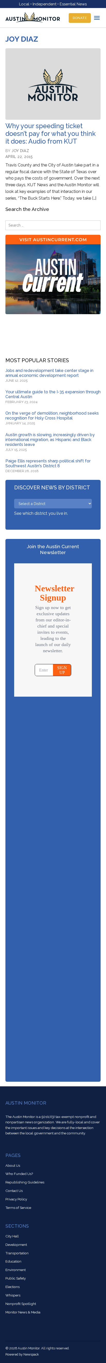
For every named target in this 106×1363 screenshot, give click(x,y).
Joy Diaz (20, 150)
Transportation (17, 1253)
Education (13, 1261)
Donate (80, 18)
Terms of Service (18, 1208)
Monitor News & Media (22, 1312)
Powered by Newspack (22, 1354)
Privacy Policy (16, 1199)
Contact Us (14, 1191)
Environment (15, 1270)
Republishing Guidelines (24, 1182)
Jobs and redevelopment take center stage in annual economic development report (49, 373)
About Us (12, 1165)
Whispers (12, 1295)
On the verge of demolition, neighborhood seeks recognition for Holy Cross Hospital (52, 416)
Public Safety (15, 1278)
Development (16, 1245)
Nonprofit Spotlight (20, 1304)
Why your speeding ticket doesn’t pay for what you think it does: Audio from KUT (50, 133)
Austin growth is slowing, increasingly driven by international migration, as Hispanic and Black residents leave (50, 439)
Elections (12, 1287)
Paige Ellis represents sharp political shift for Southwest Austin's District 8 (48, 463)
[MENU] (97, 18)
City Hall (12, 1236)
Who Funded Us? (19, 1174)
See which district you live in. (41, 513)
